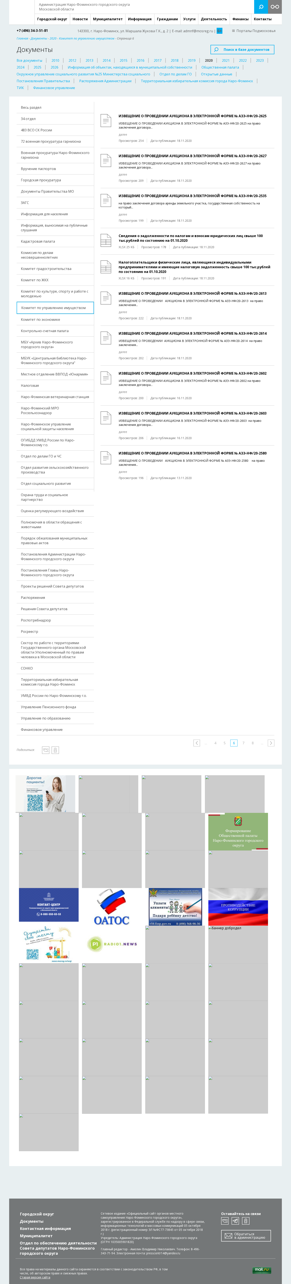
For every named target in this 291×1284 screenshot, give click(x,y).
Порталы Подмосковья (255, 30)
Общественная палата (220, 67)
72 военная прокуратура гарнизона (51, 141)
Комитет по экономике (40, 319)
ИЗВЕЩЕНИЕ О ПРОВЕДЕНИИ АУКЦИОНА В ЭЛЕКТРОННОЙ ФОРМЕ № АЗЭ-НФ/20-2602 (193, 373)
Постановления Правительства (43, 81)
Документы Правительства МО (47, 191)
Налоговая (30, 385)
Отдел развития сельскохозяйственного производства (55, 470)
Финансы (240, 19)
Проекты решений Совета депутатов (52, 586)
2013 (89, 60)
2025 (37, 67)
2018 (175, 60)
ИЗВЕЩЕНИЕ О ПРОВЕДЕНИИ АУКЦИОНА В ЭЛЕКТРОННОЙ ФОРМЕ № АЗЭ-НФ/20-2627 (193, 156)
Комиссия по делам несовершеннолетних (39, 255)
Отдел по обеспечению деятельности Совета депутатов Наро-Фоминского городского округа (58, 1248)
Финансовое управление (54, 87)
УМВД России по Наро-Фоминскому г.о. (54, 695)
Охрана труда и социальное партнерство (44, 497)
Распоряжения (33, 597)
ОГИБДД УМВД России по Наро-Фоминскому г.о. (48, 442)
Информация (140, 19)
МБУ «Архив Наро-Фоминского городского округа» (47, 344)
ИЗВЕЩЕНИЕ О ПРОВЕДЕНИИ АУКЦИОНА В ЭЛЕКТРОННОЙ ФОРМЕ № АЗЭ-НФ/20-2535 (193, 195)
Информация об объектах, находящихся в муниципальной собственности (130, 67)
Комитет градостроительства (46, 268)
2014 (106, 60)
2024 (20, 67)
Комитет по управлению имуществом (53, 307)
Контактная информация (45, 1228)
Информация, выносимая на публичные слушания (54, 227)
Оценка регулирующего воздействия (52, 511)
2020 (209, 60)
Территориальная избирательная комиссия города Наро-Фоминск (197, 81)
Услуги (189, 19)
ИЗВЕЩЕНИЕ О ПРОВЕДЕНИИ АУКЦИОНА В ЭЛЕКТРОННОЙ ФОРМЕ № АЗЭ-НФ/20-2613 (193, 293)
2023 (260, 60)
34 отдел (28, 118)
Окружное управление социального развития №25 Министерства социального (83, 74)
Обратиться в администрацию (249, 1236)
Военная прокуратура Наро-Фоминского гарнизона (55, 155)
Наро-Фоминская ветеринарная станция (55, 396)
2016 (140, 60)
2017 (157, 60)
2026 (54, 67)
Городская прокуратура (41, 180)
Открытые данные (216, 74)
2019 (192, 60)
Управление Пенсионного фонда (48, 707)
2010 (55, 60)
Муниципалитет (108, 19)
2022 (243, 60)
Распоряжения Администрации (105, 81)
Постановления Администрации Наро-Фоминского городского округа (53, 556)
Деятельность (214, 19)
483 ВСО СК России (36, 130)
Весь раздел (31, 107)
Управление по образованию (46, 718)
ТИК (20, 87)
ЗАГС (25, 202)
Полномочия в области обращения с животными (51, 524)
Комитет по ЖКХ (34, 280)
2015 (123, 60)
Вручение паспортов (38, 168)
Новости (80, 19)
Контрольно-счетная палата (45, 330)
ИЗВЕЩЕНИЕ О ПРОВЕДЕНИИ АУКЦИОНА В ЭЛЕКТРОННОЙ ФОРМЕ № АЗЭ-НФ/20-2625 (193, 116)
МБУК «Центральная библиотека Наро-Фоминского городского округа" (54, 360)
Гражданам (167, 19)
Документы (31, 1221)
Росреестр (29, 631)
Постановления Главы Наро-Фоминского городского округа (47, 572)
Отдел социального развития (46, 483)
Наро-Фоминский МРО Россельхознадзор (40, 410)
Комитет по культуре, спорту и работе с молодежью (54, 293)
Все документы (29, 60)
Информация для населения (44, 214)
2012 (72, 60)
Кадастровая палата (38, 241)
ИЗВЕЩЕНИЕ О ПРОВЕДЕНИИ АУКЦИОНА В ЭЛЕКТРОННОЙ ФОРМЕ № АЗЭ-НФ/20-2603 (193, 413)
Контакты (263, 19)
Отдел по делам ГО (176, 74)
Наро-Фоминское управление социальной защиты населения (47, 426)
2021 (226, 60)
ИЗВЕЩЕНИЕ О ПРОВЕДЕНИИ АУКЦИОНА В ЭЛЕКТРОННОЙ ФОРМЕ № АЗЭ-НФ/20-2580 (193, 453)
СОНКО (27, 668)
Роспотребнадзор (36, 620)
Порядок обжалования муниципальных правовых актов (54, 540)
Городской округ (52, 19)
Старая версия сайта (35, 1277)
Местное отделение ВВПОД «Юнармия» (54, 374)
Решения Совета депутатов (44, 609)
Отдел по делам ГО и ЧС (41, 456)
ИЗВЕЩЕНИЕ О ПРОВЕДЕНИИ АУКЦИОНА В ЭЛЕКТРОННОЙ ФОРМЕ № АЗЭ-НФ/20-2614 (193, 333)
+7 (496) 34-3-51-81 (32, 30)
